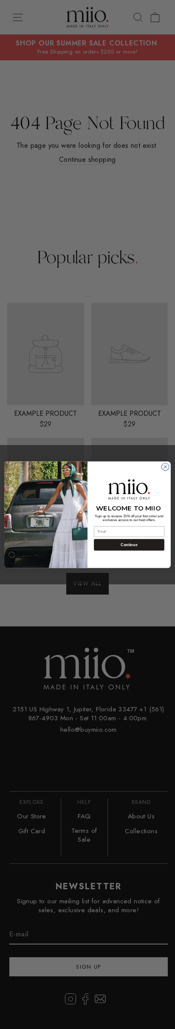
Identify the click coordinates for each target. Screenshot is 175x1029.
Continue (129, 545)
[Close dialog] (165, 467)
